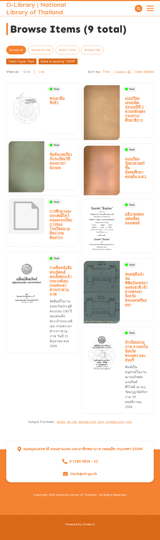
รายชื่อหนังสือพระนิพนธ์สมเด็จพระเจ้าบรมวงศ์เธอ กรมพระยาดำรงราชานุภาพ (61, 280)
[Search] (138, 8)
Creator (121, 72)
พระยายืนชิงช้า (57, 100)
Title (106, 72)
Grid (26, 72)
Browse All (16, 49)
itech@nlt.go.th (83, 474)
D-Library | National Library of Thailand (36, 8)
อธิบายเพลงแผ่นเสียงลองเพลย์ (134, 218)
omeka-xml (115, 422)
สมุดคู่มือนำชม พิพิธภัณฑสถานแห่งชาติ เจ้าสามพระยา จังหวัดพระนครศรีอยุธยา (136, 289)
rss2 (129, 422)
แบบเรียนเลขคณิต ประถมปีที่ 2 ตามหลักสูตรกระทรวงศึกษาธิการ (135, 109)
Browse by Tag (40, 49)
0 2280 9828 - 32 (83, 461)
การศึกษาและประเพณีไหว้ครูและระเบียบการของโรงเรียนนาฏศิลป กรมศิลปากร (61, 224)
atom (61, 422)
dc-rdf (72, 422)
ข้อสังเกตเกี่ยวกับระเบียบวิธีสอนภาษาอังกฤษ (61, 161)
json (101, 422)
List (42, 72)
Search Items (67, 49)
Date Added (144, 72)
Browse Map (92, 49)
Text (56, 89)
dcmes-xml (87, 422)
